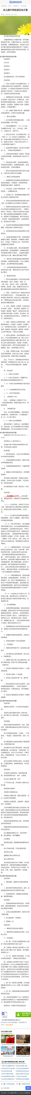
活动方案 (23, 6)
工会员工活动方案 (21, 1076)
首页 (9, 6)
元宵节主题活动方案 (7, 1073)
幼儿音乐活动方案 (7, 1071)
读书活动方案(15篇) (21, 1066)
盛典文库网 (14, 1093)
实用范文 (16, 6)
